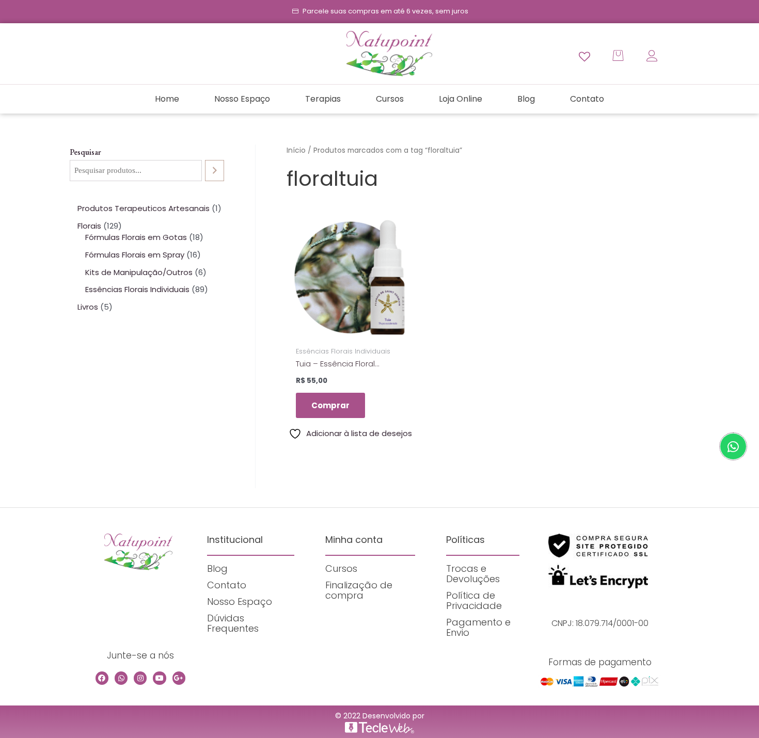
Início (296, 150)
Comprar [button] (330, 405)
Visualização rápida (350, 331)
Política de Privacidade (474, 600)
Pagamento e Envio (478, 627)
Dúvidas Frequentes (233, 623)
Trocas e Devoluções (473, 573)
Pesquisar (85, 152)
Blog (526, 99)
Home (167, 99)
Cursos (390, 99)
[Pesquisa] (214, 170)
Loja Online (460, 99)
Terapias (323, 99)
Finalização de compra (358, 590)
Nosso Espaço (242, 99)
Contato (587, 99)
